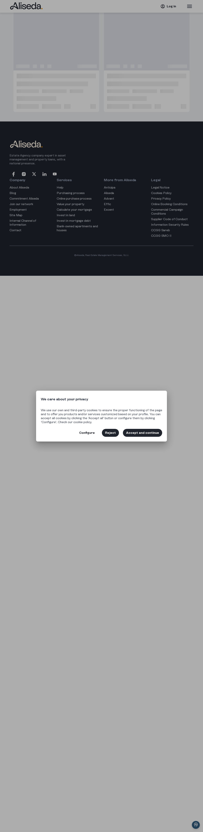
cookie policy (82, 422)
